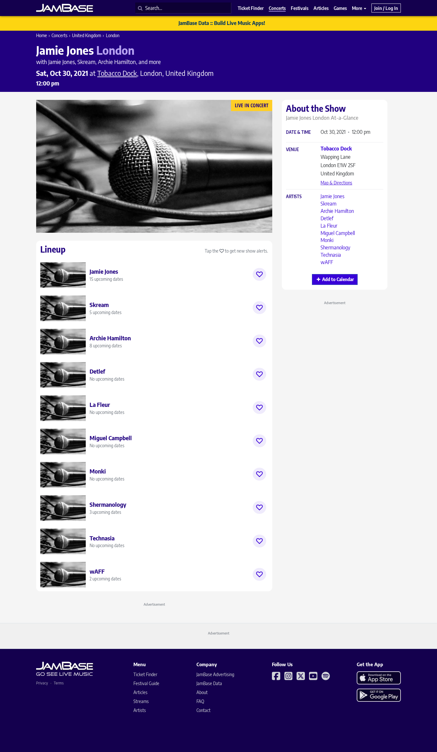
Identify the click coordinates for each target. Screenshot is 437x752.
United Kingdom (86, 35)
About (202, 692)
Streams (141, 701)
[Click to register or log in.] (259, 274)
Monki (327, 240)
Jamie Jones (333, 196)
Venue (292, 150)
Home (41, 35)
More (357, 8)
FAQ (200, 701)
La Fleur (329, 225)
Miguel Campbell (338, 233)
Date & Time (298, 132)
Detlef (327, 218)
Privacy (42, 683)
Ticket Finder (145, 674)
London (112, 35)
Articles (140, 692)
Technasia (331, 255)
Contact (203, 710)
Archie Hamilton (337, 211)
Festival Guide (146, 683)
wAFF (327, 262)
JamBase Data (209, 683)
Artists (294, 197)
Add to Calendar (338, 279)
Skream (329, 203)
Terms (59, 683)
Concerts (60, 35)
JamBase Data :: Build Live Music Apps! (222, 23)
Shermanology (335, 247)
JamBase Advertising (215, 674)
